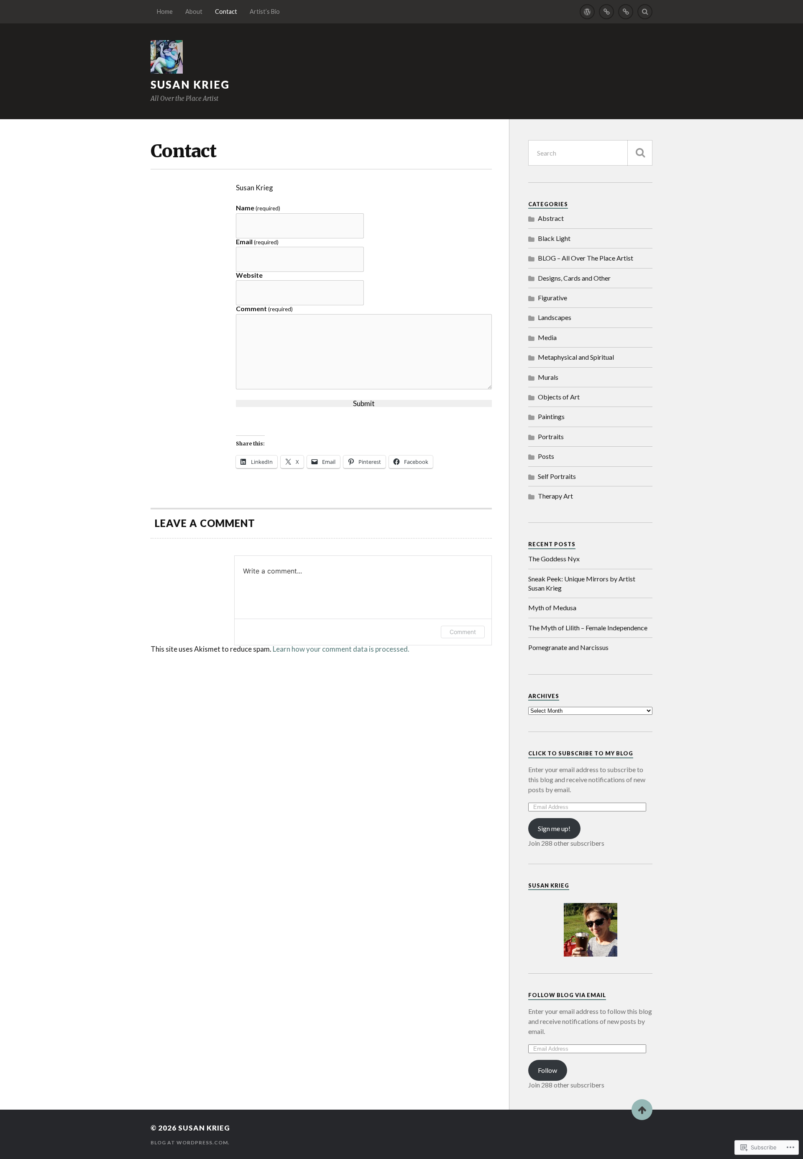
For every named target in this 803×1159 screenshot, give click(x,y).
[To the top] (642, 1109)
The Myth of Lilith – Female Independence (587, 628)
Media (547, 337)
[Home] (587, 11)
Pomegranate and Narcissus (568, 647)
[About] (606, 11)
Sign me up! (554, 828)
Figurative (552, 298)
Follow (547, 1070)
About (193, 11)
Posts (546, 456)
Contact (226, 11)
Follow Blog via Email (567, 995)
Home (165, 11)
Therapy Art (555, 496)
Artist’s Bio (265, 11)
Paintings (551, 416)
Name (258, 208)
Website (249, 275)
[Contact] (625, 11)
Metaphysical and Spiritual (576, 357)
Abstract (551, 218)
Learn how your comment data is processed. (341, 649)
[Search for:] (590, 153)
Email (257, 242)
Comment (264, 308)
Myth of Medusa (552, 607)
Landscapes (554, 317)
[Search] (644, 11)
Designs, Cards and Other (574, 278)
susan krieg (190, 84)
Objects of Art (559, 397)
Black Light (554, 238)
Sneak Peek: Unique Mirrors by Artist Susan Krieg (581, 583)
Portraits (551, 436)
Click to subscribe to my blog (580, 753)
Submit (364, 403)
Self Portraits (557, 476)
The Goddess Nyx (554, 559)
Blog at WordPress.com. (190, 1142)
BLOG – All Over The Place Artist (585, 258)
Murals (548, 377)
